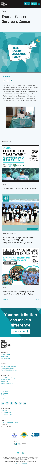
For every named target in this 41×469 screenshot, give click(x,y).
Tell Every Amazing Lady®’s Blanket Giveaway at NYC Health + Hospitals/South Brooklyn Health (18, 240)
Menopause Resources (7, 368)
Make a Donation (6, 379)
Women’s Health (5, 358)
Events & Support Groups (8, 378)
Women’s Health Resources (9, 370)
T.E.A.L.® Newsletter (7, 399)
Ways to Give (4, 381)
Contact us (4, 410)
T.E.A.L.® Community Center (9, 422)
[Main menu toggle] (39, 4)
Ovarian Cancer (5, 354)
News (2, 397)
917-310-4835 (7, 412)
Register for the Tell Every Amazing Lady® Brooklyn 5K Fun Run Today (18, 292)
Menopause (4, 356)
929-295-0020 (8, 415)
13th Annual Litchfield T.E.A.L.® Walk (19, 188)
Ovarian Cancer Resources (8, 366)
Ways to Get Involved (7, 383)
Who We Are (4, 391)
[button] (27, 3)
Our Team (3, 395)
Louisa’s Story (5, 393)
